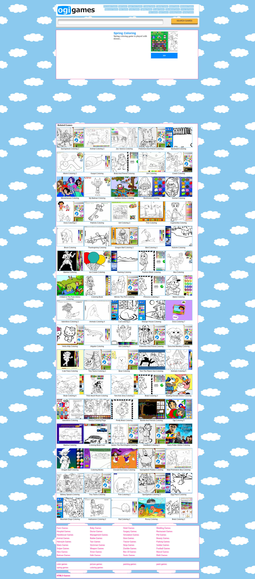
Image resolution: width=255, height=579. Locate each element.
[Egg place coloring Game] (178, 483)
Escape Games (158, 9)
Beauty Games (162, 538)
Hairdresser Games (65, 535)
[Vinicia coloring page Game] (97, 409)
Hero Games (62, 552)
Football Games (163, 548)
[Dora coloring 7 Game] (178, 310)
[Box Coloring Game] (178, 261)
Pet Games (161, 535)
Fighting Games (146, 9)
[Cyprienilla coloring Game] (178, 211)
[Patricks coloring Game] (97, 211)
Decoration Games (110, 6)
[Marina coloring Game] (70, 433)
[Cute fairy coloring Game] (70, 359)
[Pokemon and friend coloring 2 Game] (151, 137)
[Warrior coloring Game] (70, 261)
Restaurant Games (164, 531)
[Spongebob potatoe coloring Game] (151, 458)
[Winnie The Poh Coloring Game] (124, 285)
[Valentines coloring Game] (70, 409)
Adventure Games (186, 6)
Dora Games (128, 538)
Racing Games (188, 12)
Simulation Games (131, 535)
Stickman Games (97, 545)
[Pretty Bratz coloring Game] (124, 409)
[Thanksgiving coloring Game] (97, 236)
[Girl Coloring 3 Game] (124, 335)
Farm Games (62, 528)
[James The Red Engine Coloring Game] (124, 433)
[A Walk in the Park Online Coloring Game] (70, 285)
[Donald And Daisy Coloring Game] (124, 458)
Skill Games (122, 6)
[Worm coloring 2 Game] (70, 162)
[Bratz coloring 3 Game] (151, 384)
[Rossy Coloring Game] (151, 508)
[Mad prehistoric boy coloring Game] (178, 458)
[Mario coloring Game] (178, 285)
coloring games (96, 567)
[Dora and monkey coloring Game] (178, 335)
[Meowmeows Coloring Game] (70, 186)
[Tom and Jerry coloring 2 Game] (124, 384)
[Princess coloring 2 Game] (151, 285)
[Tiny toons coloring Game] (97, 483)
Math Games (161, 555)
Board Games (174, 6)
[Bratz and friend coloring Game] (124, 162)
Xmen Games (96, 552)
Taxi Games (95, 542)
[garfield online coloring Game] (124, 186)
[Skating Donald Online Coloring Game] (178, 384)
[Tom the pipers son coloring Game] (151, 359)
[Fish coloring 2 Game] (124, 483)
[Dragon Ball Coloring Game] (70, 458)
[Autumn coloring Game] (178, 236)
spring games (62, 567)
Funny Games (134, 9)
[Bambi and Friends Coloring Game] (151, 409)
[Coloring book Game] (97, 285)
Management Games (99, 535)
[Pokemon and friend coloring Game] (151, 335)
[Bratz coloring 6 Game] (70, 384)
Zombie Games (129, 548)
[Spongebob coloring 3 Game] (151, 483)
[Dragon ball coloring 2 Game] (124, 236)
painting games (129, 564)
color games (62, 564)
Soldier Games (162, 545)
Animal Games (63, 538)
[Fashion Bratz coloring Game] (151, 261)
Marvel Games (162, 552)
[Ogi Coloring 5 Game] (178, 409)
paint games (161, 564)
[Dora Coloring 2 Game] (70, 211)
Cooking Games (149, 6)
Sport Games (163, 12)
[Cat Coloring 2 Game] (124, 310)
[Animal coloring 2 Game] (97, 137)
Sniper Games (63, 548)
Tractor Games (129, 542)
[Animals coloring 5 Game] (178, 359)
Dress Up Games (187, 9)
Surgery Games (130, 531)
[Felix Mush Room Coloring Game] (97, 384)
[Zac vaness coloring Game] (124, 137)
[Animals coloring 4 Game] (97, 310)
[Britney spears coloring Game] (70, 483)
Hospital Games (64, 531)
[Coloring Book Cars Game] (97, 433)
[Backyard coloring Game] (178, 137)
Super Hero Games (135, 6)
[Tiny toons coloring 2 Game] (97, 359)
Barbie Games (96, 538)
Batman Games (63, 555)
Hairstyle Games (64, 542)
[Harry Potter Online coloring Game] (178, 433)
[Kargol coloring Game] (97, 162)
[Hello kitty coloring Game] (70, 335)
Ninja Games (128, 545)
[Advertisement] (81, 52)
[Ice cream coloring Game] (97, 261)
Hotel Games (128, 528)
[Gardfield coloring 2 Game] (151, 433)
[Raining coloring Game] (124, 261)
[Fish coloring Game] (151, 211)
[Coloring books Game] (97, 458)
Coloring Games (162, 6)
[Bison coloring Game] (70, 236)
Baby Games (95, 528)
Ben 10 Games (129, 552)
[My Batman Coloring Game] (97, 186)
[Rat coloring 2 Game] (124, 508)
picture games (96, 564)
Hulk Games (95, 555)
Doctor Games (96, 531)
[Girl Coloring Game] (151, 162)
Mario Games (62, 545)
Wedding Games (163, 528)
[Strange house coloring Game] (151, 310)
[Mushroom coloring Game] (151, 186)
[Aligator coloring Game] (97, 335)
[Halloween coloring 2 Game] (97, 508)
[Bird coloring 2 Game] (151, 236)
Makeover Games (111, 9)
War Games (153, 12)
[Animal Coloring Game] (178, 186)
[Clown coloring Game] (178, 162)
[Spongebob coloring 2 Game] (70, 137)
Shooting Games (176, 12)
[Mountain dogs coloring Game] (70, 508)
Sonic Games (129, 555)
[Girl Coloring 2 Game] (124, 211)
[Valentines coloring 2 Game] (70, 310)
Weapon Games (97, 548)
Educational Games (173, 9)
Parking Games (163, 542)
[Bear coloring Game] (124, 359)
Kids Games (123, 9)
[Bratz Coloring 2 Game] (178, 508)
